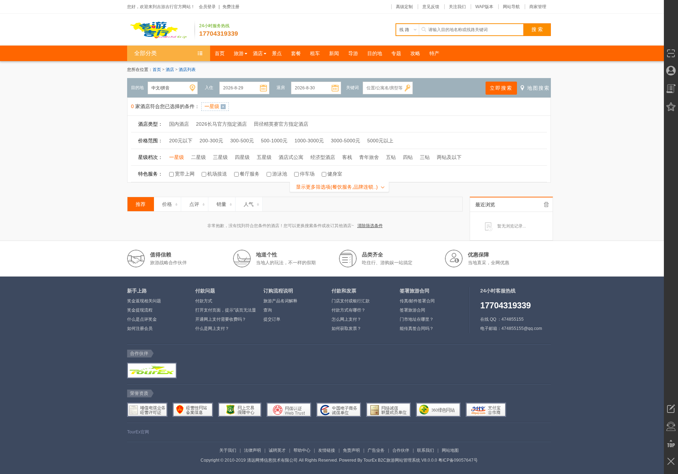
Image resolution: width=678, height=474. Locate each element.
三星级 (220, 157)
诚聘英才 (277, 450)
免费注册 (230, 6)
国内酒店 (179, 124)
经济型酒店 (322, 157)
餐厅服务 (250, 174)
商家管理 (537, 6)
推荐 (140, 204)
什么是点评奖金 (142, 319)
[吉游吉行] (161, 29)
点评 (194, 204)
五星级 (264, 157)
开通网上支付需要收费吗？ (220, 319)
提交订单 (271, 319)
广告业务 (376, 450)
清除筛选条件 (370, 225)
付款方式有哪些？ (348, 310)
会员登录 (207, 6)
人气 (249, 204)
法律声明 (252, 450)
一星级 (176, 157)
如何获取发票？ (346, 328)
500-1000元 (274, 140)
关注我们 (457, 6)
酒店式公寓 (291, 157)
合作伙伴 (400, 450)
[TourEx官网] (151, 370)
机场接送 (217, 174)
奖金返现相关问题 (144, 300)
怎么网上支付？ (346, 319)
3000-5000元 (345, 140)
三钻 (425, 157)
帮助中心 (301, 450)
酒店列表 (187, 69)
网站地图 (450, 450)
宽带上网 (185, 174)
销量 (221, 204)
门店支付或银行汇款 (351, 300)
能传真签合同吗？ (417, 328)
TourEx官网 (138, 431)
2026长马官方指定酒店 (221, 124)
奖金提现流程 (140, 310)
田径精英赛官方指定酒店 (281, 124)
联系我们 (425, 450)
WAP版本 (484, 6)
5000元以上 (380, 140)
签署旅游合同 (412, 310)
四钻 (408, 157)
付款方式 (203, 300)
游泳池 (279, 174)
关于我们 (227, 450)
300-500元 (242, 140)
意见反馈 (430, 6)
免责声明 (351, 450)
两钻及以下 (449, 157)
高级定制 (404, 6)
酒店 (170, 69)
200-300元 (211, 140)
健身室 (334, 174)
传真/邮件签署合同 (417, 300)
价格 (167, 204)
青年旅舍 (369, 157)
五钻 (391, 157)
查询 (267, 310)
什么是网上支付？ (212, 328)
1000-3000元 (309, 140)
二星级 (198, 157)
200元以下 (180, 140)
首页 (157, 69)
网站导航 (511, 6)
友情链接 (326, 450)
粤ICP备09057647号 (458, 460)
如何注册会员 (140, 328)
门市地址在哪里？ (417, 319)
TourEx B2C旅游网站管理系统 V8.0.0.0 (400, 460)
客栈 (347, 157)
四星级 (242, 157)
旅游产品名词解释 (280, 300)
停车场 (307, 174)
